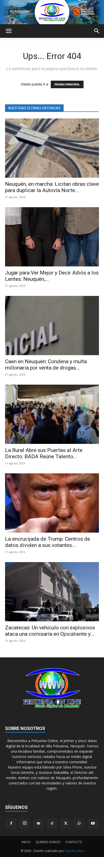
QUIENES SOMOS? (48, 842)
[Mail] (38, 823)
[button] (9, 31)
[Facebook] (11, 823)
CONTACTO (73, 842)
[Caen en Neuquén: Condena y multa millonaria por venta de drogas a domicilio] (52, 325)
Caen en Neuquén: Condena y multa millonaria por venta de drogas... (46, 364)
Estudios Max (74, 851)
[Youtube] (93, 823)
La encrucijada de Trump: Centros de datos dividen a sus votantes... (47, 542)
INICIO (26, 842)
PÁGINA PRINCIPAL (67, 84)
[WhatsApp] (79, 823)
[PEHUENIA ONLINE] (52, 12)
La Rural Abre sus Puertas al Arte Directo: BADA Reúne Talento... (44, 453)
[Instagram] (25, 823)
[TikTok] (52, 823)
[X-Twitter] (66, 823)
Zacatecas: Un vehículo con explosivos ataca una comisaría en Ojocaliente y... (50, 631)
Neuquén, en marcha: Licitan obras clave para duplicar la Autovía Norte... (52, 187)
